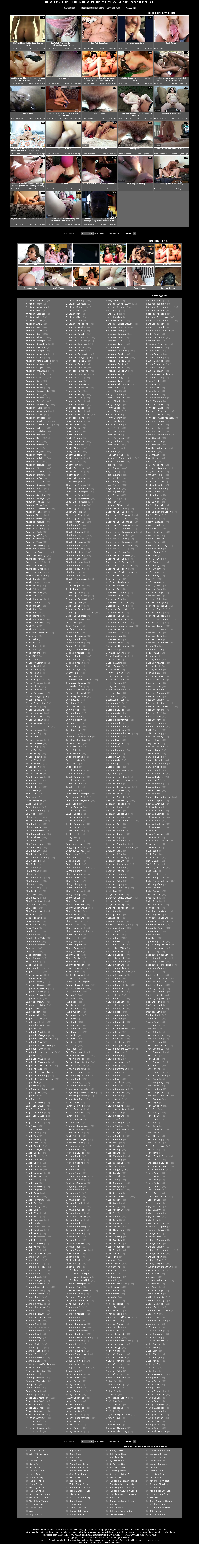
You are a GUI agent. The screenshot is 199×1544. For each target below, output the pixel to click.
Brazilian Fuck (35, 1408)
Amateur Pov (33, 461)
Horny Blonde (114, 394)
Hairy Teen (112, 300)
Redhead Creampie (156, 606)
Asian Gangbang (35, 710)
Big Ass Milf (34, 1008)
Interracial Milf (116, 549)
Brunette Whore (75, 418)
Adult (32, 1511)
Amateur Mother (35, 445)
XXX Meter (155, 1511)
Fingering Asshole (77, 1089)
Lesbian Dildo (114, 794)
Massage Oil (113, 918)
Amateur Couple (35, 368)
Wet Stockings (154, 1290)
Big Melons (32, 1086)
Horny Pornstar (115, 438)
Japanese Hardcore (117, 623)
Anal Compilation (36, 576)
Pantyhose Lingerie (158, 331)
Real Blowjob (154, 559)
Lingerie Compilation (119, 898)
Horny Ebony (113, 411)
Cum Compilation (76, 696)
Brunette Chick (75, 347)
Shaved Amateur (155, 747)
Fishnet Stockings (77, 1126)
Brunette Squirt (76, 404)
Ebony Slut (72, 955)
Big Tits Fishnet (36, 1109)
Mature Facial (114, 992)
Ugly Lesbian (154, 1213)
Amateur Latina (35, 428)
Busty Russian (74, 472)
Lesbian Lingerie (116, 814)
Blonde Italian (35, 1311)
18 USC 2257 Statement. (102, 1543)
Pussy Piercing (155, 539)
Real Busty (152, 566)
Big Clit (31, 1029)
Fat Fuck (71, 1022)
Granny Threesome (76, 1354)
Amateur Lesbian (36, 431)
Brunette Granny (76, 368)
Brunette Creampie (77, 354)
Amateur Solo (34, 478)
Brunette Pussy (75, 394)
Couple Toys (73, 670)
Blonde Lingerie (36, 1317)
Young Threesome (156, 1431)
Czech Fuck (72, 780)
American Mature (36, 559)
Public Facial (154, 505)
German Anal (73, 1193)
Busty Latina (74, 455)
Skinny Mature (154, 827)
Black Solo (32, 1217)
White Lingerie (155, 1297)
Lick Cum (111, 891)
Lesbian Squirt (115, 861)
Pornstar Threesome (158, 435)
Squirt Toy (152, 951)
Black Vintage (34, 1243)
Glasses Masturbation (79, 1290)
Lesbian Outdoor (116, 841)
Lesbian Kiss (114, 810)
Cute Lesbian (74, 760)
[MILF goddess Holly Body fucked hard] (27, 41)
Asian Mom (32, 737)
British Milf (74, 310)
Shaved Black (154, 757)
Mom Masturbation (116, 1284)
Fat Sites (115, 1477)
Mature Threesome (116, 1129)
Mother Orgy (113, 1347)
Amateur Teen (34, 505)
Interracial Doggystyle (120, 532)
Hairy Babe (72, 1384)
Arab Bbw (31, 643)
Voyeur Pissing (155, 1270)
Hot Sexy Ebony (119, 1454)
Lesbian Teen (114, 874)
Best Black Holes (79, 1491)
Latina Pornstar (116, 750)
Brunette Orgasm (76, 384)
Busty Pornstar (75, 468)
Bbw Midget (32, 861)
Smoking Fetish (155, 868)
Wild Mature (153, 1361)
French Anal (73, 1149)
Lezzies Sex (157, 1474)
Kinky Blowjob (114, 673)
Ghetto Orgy (73, 1264)
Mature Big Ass (115, 945)
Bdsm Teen (32, 928)
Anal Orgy (32, 609)
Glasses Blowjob (76, 1284)
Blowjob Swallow (36, 1371)
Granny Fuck (73, 1321)
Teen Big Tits (154, 1035)
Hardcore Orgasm (116, 334)
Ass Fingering (34, 777)
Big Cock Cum (34, 1042)
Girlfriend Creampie (78, 1277)
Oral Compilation (116, 1398)
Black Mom (32, 1183)
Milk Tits (112, 1257)
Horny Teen (112, 445)
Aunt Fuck (32, 794)
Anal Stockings (35, 619)
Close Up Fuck (74, 609)
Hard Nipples (114, 317)
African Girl (34, 310)
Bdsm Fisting (34, 918)
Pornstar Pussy (155, 421)
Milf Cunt (112, 1166)
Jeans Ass (112, 649)
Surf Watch (126, 1540)
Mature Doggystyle (117, 985)
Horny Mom (112, 431)
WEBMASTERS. (82, 1543)
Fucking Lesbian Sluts (123, 1481)
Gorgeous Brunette (77, 1300)
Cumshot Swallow (76, 740)
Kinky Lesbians (115, 680)
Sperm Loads (153, 931)
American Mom (34, 566)
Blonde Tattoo (34, 1351)
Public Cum (152, 502)
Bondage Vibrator (36, 1381)
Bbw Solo (31, 894)
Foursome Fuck (74, 1143)
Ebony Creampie (75, 904)
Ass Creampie (34, 774)
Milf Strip (112, 1233)
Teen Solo (152, 1126)
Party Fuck (152, 334)
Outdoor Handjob (156, 304)
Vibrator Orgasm (156, 1227)
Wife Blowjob (154, 1331)
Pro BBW (154, 1498)
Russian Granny (155, 700)
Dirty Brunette (75, 824)
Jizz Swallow (114, 663)
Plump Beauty (154, 354)
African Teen (34, 321)
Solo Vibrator (154, 904)
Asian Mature (34, 730)
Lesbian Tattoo (115, 871)
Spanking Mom (154, 915)
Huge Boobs (112, 468)
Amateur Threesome (37, 508)
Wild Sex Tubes (38, 1501)
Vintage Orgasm (155, 1264)
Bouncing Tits (34, 1394)
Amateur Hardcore (36, 421)
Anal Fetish (33, 589)
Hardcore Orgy (114, 337)
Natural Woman (114, 1374)
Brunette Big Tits (77, 337)
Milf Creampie (114, 1163)
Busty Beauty (74, 435)
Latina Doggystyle (117, 720)
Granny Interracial (78, 1331)
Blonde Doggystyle (37, 1287)
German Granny (74, 1230)
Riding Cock (153, 659)
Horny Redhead (114, 441)
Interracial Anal (116, 508)
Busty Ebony (73, 448)
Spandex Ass (153, 908)
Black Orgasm (34, 1190)
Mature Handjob (115, 1022)
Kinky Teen (112, 686)
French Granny (74, 1160)
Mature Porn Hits (160, 1481)
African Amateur (36, 300)
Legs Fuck (112, 774)
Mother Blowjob (115, 1334)
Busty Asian (73, 428)
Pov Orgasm (152, 455)
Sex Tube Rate (78, 1474)
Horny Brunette (115, 398)
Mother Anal (113, 1331)
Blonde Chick (34, 1277)
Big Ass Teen (34, 1019)
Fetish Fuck (73, 1079)
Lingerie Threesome (118, 908)
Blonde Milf (33, 1321)
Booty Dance (33, 1388)
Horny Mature (114, 425)
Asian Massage (34, 723)
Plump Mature (154, 378)
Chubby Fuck (73, 545)
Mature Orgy (113, 1066)
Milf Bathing (114, 1146)
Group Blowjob (74, 1361)
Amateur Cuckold (36, 374)
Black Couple (34, 1160)
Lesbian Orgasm (115, 834)
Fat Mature (72, 1032)
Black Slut (32, 1213)
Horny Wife (112, 448)
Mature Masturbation (118, 1049)
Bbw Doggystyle (35, 831)
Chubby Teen (73, 576)
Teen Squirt (153, 1133)
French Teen (73, 1173)
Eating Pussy (74, 871)
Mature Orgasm (114, 1062)
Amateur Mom (33, 441)
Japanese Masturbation (120, 626)
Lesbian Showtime (160, 1451)
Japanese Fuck (114, 613)
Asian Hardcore (35, 717)
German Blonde (74, 1203)
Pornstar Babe (154, 408)
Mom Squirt (112, 1300)
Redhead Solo (154, 636)
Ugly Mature (153, 1217)
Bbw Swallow (33, 904)
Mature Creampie (116, 975)
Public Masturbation (158, 512)
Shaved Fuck (153, 770)
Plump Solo (152, 391)
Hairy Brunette (75, 1391)
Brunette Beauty (76, 334)
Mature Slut (113, 1099)
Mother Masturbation (118, 1341)
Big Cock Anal (34, 1032)
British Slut (74, 317)
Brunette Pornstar (77, 388)
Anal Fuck (32, 596)
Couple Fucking (75, 656)
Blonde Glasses (35, 1300)
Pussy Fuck (152, 529)
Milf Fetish (113, 1176)
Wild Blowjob (154, 1358)
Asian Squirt (34, 764)
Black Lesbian (34, 1173)
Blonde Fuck (33, 1297)
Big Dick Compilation (39, 1066)
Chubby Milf (73, 559)
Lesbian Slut (114, 851)
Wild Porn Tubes (39, 1498)
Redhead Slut (154, 633)
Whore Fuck (152, 1307)
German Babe (73, 1196)
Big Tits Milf (34, 1123)
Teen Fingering (155, 1072)
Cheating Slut (74, 515)
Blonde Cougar (34, 1280)
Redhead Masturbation (159, 619)
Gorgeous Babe (74, 1294)
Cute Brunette (74, 757)
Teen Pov (151, 1109)
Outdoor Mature (155, 310)
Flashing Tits (74, 1133)
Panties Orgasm (155, 324)
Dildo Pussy (73, 810)
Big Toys (31, 1126)
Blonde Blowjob (35, 1270)
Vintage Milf (154, 1257)
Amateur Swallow (36, 495)
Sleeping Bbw (154, 847)
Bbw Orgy (31, 874)
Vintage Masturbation (159, 1250)
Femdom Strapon (75, 1072)
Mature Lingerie (116, 1045)
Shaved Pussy (154, 784)
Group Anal (72, 1358)
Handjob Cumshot (116, 307)
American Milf (34, 562)
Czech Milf (72, 787)
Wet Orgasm (152, 1284)
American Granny (36, 555)
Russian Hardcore (156, 703)
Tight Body (152, 1183)
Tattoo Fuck (153, 1015)
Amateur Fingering (37, 404)
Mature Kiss (113, 1032)
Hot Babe (111, 451)
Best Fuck (32, 965)
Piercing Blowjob (156, 344)
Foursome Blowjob (76, 1139)
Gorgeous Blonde (76, 1297)
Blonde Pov (32, 1334)
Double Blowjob (75, 857)
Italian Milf (114, 589)
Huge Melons (113, 488)
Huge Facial (113, 485)
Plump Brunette (155, 364)
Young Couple (154, 1401)
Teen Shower (153, 1119)
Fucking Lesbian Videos (124, 1484)
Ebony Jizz (72, 925)
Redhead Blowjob (156, 602)
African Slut (34, 317)
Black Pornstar (35, 1200)
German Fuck (73, 1223)
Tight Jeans (153, 1186)
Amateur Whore (34, 515)
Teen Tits (152, 1149)
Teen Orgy (152, 1102)
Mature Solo (113, 1102)
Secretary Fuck (155, 727)
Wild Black (152, 1354)
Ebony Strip (73, 958)
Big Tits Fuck (34, 1113)
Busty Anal (72, 425)
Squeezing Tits (155, 941)
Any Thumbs (36, 1514)
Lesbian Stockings (117, 864)
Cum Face (71, 703)
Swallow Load (154, 1005)
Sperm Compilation (157, 921)
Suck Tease (152, 972)
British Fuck (34, 1431)
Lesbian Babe (114, 784)
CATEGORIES (69, 8)
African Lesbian (36, 314)
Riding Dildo (154, 670)
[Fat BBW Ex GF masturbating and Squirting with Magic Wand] (63, 217)
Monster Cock (114, 1314)
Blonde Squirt (34, 1347)
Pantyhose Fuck (155, 327)
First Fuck (72, 1116)
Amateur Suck (34, 492)
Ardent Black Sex (79, 1488)
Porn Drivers (141, 288)
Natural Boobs (114, 1354)
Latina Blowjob (115, 710)
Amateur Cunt (34, 381)
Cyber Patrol (110, 1540)
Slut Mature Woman (161, 1501)
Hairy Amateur (74, 1374)
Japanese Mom (114, 636)
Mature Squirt (114, 1106)
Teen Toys (152, 1153)
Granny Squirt (74, 1351)
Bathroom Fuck (34, 810)
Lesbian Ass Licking (118, 780)
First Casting (74, 1109)
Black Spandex (34, 1220)
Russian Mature (155, 710)
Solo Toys (152, 901)
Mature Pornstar (116, 1076)
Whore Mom (152, 1314)
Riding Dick (153, 666)
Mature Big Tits (116, 948)
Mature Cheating (116, 968)
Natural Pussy (114, 1364)
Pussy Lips (152, 535)
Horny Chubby (114, 401)
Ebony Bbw (72, 884)
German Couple (74, 1213)
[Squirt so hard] (63, 146)
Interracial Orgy (116, 559)
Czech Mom (72, 790)
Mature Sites (157, 1488)
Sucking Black (154, 985)
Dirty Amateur (74, 817)
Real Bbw (151, 555)
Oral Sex (111, 1411)
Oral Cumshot (114, 1404)
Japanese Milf (114, 633)
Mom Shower (112, 1294)
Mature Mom (112, 1052)
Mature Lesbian (115, 1042)
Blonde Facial (34, 1290)
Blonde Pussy (34, 1337)
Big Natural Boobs (37, 1089)
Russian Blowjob (156, 693)
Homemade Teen (114, 381)
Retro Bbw (152, 646)
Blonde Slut (33, 1341)
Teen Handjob (154, 1089)
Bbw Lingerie (34, 854)
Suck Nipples (154, 968)
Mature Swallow (115, 1119)
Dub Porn (168, 265)
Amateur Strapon (36, 485)
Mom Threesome (114, 1304)
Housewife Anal (115, 455)
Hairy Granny (74, 1404)
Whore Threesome (156, 1321)
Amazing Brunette (36, 525)
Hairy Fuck (72, 1401)
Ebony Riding (74, 951)
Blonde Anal (33, 1257)
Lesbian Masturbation (119, 821)
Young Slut (152, 1421)
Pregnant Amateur (156, 468)
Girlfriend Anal (76, 1270)
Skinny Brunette (156, 817)
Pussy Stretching (156, 545)
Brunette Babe (74, 331)
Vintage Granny (155, 1247)
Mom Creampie (114, 1270)
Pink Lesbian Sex (160, 1491)
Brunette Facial (76, 361)
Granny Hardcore (76, 1327)
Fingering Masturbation (80, 1092)
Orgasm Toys (113, 1418)
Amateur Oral (34, 448)
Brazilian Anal (35, 1401)
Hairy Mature (74, 1421)
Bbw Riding (32, 888)
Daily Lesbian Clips (122, 1474)
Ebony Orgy (72, 948)
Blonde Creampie (36, 1284)
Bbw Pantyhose (34, 878)
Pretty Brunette (156, 488)
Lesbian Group (114, 807)
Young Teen (152, 1428)
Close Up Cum (74, 602)
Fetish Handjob (75, 1082)
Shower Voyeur (154, 800)
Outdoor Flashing (116, 1431)
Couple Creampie (76, 653)
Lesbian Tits (114, 881)
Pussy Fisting (154, 522)
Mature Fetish (114, 998)
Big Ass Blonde (35, 985)
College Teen (74, 629)
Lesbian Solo (114, 854)
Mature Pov (112, 1079)
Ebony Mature (74, 935)
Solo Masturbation (157, 881)
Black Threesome (36, 1237)
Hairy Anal (72, 1378)
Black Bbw (32, 1143)
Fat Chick (72, 1019)
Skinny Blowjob (155, 814)
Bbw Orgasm (32, 871)
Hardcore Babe (114, 321)
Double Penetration (78, 868)
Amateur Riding (35, 468)
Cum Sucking (73, 727)
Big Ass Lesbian (36, 1005)
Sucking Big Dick (156, 982)
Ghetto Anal (73, 1253)
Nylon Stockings (116, 1384)
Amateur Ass (33, 327)
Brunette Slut (74, 398)
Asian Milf (32, 733)
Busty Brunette (75, 441)
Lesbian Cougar (115, 790)
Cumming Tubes (118, 1471)
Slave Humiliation (157, 841)
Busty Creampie (75, 445)
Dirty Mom (72, 837)
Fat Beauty (72, 1005)
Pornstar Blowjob (156, 411)
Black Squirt (34, 1223)
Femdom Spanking (76, 1069)
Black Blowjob (34, 1149)
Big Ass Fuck (34, 998)
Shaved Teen (153, 790)
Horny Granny (114, 418)
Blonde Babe (33, 1260)
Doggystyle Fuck (76, 847)
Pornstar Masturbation (160, 418)
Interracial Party (117, 562)
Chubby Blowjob (75, 535)
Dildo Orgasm (74, 807)
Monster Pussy (114, 1324)
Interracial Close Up (119, 519)
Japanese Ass (114, 599)
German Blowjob (75, 1206)
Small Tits (152, 864)
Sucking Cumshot (156, 992)
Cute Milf (72, 764)
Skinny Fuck (153, 821)
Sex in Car (152, 740)
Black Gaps (76, 1494)
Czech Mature (74, 784)
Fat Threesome (74, 1052)
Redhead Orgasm (155, 626)
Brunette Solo (74, 401)
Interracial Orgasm (118, 555)
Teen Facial (153, 1066)
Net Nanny (138, 1540)
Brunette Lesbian (76, 374)
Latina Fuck (113, 723)
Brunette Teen (74, 411)
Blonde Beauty (34, 1264)
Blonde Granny (34, 1304)
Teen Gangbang (154, 1082)
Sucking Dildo (154, 995)
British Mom (73, 314)
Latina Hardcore (116, 727)
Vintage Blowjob (156, 1240)
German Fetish (74, 1220)
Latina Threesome (116, 770)
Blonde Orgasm (34, 1327)
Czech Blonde (74, 774)
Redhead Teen (154, 639)
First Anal (72, 1102)
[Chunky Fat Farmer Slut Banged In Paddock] (135, 111)
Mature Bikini (114, 951)
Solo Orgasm (153, 888)
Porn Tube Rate (78, 1464)
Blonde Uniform (35, 1358)
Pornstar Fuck (154, 415)
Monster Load (114, 1321)
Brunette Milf (74, 378)
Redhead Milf (154, 623)
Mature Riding (114, 1086)
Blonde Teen (33, 1354)
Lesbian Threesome (117, 878)
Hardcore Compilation (119, 324)
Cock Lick (72, 623)
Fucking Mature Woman (123, 1494)
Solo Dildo (152, 874)
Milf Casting (114, 1160)
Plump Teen (152, 394)
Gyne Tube (75, 1457)
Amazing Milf (34, 535)
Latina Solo (113, 760)
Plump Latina (154, 368)
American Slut (34, 569)
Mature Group (114, 1019)
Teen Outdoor (154, 1106)
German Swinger (75, 1243)
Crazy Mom (72, 676)
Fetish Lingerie (76, 1086)
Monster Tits (114, 1327)
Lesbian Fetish (115, 797)
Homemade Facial (116, 361)
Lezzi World (157, 1477)
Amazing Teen (34, 542)
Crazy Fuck (72, 673)
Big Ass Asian (34, 975)
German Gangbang (76, 1227)
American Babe (34, 545)
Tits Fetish (153, 1200)
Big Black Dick (35, 1022)
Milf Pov (111, 1213)
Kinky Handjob (114, 676)
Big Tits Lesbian (36, 1119)
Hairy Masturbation (78, 1418)
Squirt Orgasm (154, 948)
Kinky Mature (114, 683)
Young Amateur (154, 1374)
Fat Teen (71, 1049)
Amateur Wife (34, 519)
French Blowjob (75, 1153)
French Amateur (75, 1146)
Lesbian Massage (116, 817)
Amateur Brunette (36, 344)
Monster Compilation (118, 1317)
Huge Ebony (112, 482)
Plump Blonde (154, 357)
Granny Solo (73, 1347)
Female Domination (77, 1055)
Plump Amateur (154, 347)
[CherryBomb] (99, 111)
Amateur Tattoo (35, 502)
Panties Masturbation (159, 321)
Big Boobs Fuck (35, 1025)
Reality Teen (154, 589)
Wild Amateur (154, 1344)
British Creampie (36, 1428)
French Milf (73, 1166)
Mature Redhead (115, 1082)
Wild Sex (151, 1368)
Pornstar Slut (154, 425)
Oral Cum (111, 1401)
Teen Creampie (154, 1049)
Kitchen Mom (113, 696)
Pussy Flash (153, 525)
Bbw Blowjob (33, 817)
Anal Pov (31, 613)
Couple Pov (72, 666)
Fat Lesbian (73, 1029)
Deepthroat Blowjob (78, 794)
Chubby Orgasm (74, 562)
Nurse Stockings (116, 1378)
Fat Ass (70, 998)
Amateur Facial (35, 401)
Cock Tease (72, 626)
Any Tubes (75, 1451)
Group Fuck (72, 1364)
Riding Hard (153, 673)
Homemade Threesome (118, 384)
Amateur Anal (34, 324)
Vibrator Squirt (156, 1230)
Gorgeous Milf (74, 1304)
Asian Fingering (36, 703)
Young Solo (152, 1425)
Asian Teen (32, 767)
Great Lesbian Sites (122, 1501)
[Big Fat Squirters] (99, 41)
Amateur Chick (34, 357)
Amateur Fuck (34, 408)
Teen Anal (152, 1025)
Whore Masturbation (158, 1311)
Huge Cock (112, 472)
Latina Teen (113, 767)
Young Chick (153, 1398)
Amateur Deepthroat (38, 384)
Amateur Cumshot (36, 378)
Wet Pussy (152, 1287)
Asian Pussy (33, 753)
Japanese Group (115, 616)
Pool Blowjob (154, 401)
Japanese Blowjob (116, 606)
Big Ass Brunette (36, 988)
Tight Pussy (153, 1190)
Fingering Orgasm (76, 1096)
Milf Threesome (115, 1247)
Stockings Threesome (158, 965)
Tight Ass (152, 1180)
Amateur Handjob (36, 418)
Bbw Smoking (33, 891)
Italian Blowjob (116, 582)
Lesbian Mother (115, 831)
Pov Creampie (154, 441)
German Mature (74, 1233)
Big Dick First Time (38, 1072)
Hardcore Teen (114, 344)
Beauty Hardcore (36, 945)
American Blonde (36, 549)
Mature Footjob (115, 1008)
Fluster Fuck (31, 288)
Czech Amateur (74, 770)
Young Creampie (155, 1404)
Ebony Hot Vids (78, 1511)
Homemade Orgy (114, 378)
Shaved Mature (154, 777)
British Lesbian (76, 304)
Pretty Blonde (154, 485)
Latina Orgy (113, 747)
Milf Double (113, 1173)
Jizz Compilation (116, 656)
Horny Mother (114, 435)
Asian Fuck (32, 706)
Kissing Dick (114, 693)
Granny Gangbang (76, 1324)
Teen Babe (152, 1032)
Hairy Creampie (75, 1398)
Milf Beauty (113, 1149)
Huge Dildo (112, 478)
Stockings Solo (155, 962)
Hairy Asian (73, 1381)
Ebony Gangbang (75, 918)
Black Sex (32, 1210)
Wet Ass (150, 1277)
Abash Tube (36, 1508)
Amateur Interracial (38, 425)
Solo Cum (151, 871)
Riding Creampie (156, 663)
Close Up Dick (74, 606)
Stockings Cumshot (157, 955)
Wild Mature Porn (160, 1508)
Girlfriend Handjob (78, 1280)
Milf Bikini (113, 1153)
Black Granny (34, 1170)
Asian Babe (32, 673)
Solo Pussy (152, 891)
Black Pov (32, 1203)
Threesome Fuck (155, 1170)
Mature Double (114, 988)
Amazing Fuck (34, 532)
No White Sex (117, 1464)
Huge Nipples (114, 492)
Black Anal (32, 1133)
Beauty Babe (33, 935)
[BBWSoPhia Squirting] (171, 111)
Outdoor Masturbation (159, 307)
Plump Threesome (156, 398)
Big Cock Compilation (39, 1039)
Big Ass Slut (34, 1015)
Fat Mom (70, 1039)
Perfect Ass (153, 341)
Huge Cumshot (114, 475)
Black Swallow (34, 1230)
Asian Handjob (34, 713)
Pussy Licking (154, 532)
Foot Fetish (73, 1136)
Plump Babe (152, 351)
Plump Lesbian (154, 371)
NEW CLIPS (99, 8)
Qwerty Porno (168, 288)
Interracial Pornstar (119, 566)
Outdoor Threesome (157, 317)
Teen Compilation (156, 1045)
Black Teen (32, 1233)
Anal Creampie (34, 582)
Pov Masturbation (156, 448)
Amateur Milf (34, 438)
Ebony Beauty (74, 888)
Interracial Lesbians (119, 545)
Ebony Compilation (77, 901)
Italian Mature (115, 586)
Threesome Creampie (158, 1166)
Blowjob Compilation (38, 1364)
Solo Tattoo (153, 894)
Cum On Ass (72, 710)
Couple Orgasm (74, 663)
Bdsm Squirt (33, 925)
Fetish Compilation (78, 1076)
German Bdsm (73, 1200)
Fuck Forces (113, 288)
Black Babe (32, 1139)
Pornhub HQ (86, 288)
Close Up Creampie (77, 599)
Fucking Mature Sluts (123, 1488)
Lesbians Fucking (116, 888)
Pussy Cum (152, 519)
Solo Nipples (154, 884)
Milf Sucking (114, 1237)
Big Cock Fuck (34, 1049)
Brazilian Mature (36, 1411)
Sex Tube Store (78, 1477)
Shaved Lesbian (155, 774)
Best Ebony (32, 962)
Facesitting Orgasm (78, 982)
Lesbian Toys (114, 884)
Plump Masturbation (158, 374)
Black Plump (33, 1196)
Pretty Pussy (154, 495)
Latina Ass (112, 706)
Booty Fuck (32, 1391)
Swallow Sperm (154, 1008)
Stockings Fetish (156, 958)
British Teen (74, 321)
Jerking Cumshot (116, 653)
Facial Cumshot (75, 988)
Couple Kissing (75, 659)
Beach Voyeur (34, 931)
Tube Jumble (36, 1491)
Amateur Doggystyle (38, 391)
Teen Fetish (153, 1069)
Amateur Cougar (35, 364)
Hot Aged (115, 1504)
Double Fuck (73, 864)
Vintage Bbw (153, 1237)
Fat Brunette (74, 1012)
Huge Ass (111, 465)
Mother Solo (113, 1351)
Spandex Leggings (156, 911)
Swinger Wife (154, 1012)
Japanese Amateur (116, 592)
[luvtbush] (63, 182)
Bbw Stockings (34, 901)
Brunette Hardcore (77, 371)
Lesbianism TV (118, 1514)
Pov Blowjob (153, 438)
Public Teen (153, 515)
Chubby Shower (74, 569)
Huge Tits (112, 498)
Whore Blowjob (154, 1304)
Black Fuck (32, 1166)
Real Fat (151, 579)
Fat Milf (71, 1035)
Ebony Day (75, 1504)
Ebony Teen (72, 962)
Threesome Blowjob (157, 1163)
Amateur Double (35, 398)
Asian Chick (33, 686)
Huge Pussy (112, 495)
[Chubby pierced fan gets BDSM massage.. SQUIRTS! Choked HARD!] (99, 217)
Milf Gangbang (114, 1183)
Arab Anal (32, 636)
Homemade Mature (116, 374)
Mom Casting (113, 1267)
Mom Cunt (111, 1274)
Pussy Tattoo (154, 549)
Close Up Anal (74, 592)
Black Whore (33, 1247)
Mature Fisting (115, 1005)
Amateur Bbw (33, 334)
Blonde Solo (33, 1344)
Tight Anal (152, 1173)
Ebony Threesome (76, 965)
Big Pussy (32, 1099)
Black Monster (34, 1186)
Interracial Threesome (120, 572)
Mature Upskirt (115, 1136)
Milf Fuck (112, 1180)
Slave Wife (152, 844)
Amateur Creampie (36, 371)
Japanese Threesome (118, 646)
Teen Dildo (152, 1059)
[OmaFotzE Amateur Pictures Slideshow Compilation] (63, 41)
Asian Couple (34, 690)
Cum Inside (72, 706)
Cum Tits (71, 733)
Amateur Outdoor (36, 458)
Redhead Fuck (154, 613)
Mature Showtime (159, 1484)
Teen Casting (154, 1042)
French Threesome (76, 1176)
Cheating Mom (74, 512)
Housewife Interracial (120, 458)
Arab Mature (33, 653)
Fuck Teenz (116, 1498)
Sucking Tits (154, 1002)
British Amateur (36, 1418)
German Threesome (76, 1250)
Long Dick (112, 911)
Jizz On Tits (114, 659)
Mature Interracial (118, 1029)
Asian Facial (34, 700)
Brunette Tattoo (76, 408)
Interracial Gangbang (119, 542)
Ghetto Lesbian (75, 1260)
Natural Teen (114, 1368)
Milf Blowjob (114, 1156)
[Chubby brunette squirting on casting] (135, 76)
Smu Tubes (75, 1481)
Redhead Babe (154, 599)
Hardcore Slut (114, 341)
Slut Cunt (152, 854)
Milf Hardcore (114, 1190)
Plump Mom (152, 384)
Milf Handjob (114, 1186)
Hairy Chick (73, 1394)
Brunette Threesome (78, 415)
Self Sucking (154, 733)
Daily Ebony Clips (80, 1498)
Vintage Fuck (154, 1243)
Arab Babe (32, 639)
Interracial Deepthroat (120, 529)
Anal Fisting (34, 592)
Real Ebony (152, 576)
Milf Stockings (115, 1230)
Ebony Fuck (72, 915)
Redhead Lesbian (156, 616)
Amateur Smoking (36, 475)
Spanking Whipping (157, 918)
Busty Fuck (72, 451)
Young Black (153, 1388)
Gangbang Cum (74, 1186)
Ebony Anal (72, 878)
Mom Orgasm (112, 1287)
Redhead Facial (155, 609)
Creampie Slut (74, 686)
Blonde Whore (34, 1361)
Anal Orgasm (33, 606)
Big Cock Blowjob (36, 1035)
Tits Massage (154, 1203)
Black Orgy (32, 1193)
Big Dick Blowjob (36, 1062)
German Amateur (75, 1190)
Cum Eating (72, 700)
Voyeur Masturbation (158, 1267)
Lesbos (153, 1467)
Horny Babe (112, 388)
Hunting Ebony (118, 1457)
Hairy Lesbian (74, 1415)
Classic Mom (73, 582)
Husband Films (114, 505)
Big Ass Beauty (35, 982)
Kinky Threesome (116, 690)
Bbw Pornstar (34, 881)
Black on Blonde (36, 1253)
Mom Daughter (114, 1277)
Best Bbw (31, 951)
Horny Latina (114, 421)
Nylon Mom (112, 1381)
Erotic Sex (72, 972)
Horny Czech (113, 408)
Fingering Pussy (76, 1099)
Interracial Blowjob (118, 515)
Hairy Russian (74, 1431)
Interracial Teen (116, 569)
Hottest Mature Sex (121, 1511)
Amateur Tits (34, 512)
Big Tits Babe (34, 1102)
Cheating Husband (76, 502)
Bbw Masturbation (36, 857)
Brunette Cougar (76, 351)
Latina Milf (113, 737)
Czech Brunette (75, 777)
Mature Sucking (115, 1116)
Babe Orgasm (33, 807)
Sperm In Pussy (155, 928)
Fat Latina (72, 1025)
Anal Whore (32, 629)
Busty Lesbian (74, 458)
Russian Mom (153, 717)
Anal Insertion (35, 602)
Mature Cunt (113, 978)
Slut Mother (153, 857)
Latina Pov (112, 753)
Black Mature (34, 1176)
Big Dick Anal (34, 1059)
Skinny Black (154, 807)
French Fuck (73, 1156)
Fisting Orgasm (75, 1129)
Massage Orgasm (115, 921)
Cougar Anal (73, 633)
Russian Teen (154, 723)
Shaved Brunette (156, 764)
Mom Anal (111, 1260)
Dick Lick (72, 804)
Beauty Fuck (33, 941)
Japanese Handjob (116, 619)
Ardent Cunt (113, 265)
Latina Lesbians (116, 730)
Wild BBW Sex (157, 1504)
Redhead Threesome (157, 643)
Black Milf (32, 1180)
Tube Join (86, 265)
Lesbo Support (158, 1464)
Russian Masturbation (159, 706)
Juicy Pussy (113, 666)
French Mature (74, 1163)
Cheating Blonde (76, 485)
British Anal (34, 1421)
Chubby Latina (74, 549)
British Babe (34, 1425)
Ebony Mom (72, 941)
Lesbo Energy (157, 1457)
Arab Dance (32, 646)
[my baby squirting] (135, 41)
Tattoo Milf (153, 1019)
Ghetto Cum (72, 1257)
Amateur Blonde (35, 337)
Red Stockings (154, 592)
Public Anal (153, 498)
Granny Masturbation (78, 1337)
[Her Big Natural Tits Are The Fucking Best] (63, 111)
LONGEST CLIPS (113, 8)
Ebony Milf (72, 938)
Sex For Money (154, 737)
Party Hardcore (155, 337)
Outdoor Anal (114, 1425)
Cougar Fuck (73, 639)
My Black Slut (118, 1461)
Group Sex (72, 1371)
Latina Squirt (114, 764)
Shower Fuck (153, 794)
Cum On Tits (73, 723)
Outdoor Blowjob (116, 1428)
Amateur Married (36, 435)
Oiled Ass (112, 1391)
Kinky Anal (112, 670)
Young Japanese (155, 1408)
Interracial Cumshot (118, 525)
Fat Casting (73, 1015)
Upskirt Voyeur (155, 1223)
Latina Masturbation (118, 733)
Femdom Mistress (76, 1066)
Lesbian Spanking (116, 857)
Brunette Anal (74, 327)
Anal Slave (32, 616)
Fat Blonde (72, 1008)
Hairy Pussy (73, 1428)
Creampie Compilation (79, 680)
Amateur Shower (35, 472)
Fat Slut (71, 1045)
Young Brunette (155, 1394)
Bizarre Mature (35, 1129)
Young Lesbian (154, 1415)
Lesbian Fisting (116, 804)
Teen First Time (156, 1076)
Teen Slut (152, 1123)
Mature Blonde (114, 955)
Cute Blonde (73, 753)
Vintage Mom (153, 1260)
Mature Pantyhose (116, 1069)
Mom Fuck (111, 1280)
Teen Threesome (155, 1146)
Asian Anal (32, 666)
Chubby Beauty (74, 532)
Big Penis (32, 1096)
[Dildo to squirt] (99, 146)
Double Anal (73, 854)
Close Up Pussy (75, 619)
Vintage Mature (155, 1253)
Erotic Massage (75, 968)
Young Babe (152, 1384)
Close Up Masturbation (80, 613)
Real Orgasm (153, 582)
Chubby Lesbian (75, 552)
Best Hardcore (34, 968)
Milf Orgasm (113, 1200)
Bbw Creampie (34, 827)
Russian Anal (154, 683)
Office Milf (113, 1388)
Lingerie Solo (114, 901)
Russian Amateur (156, 680)
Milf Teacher (114, 1243)
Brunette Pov (74, 391)
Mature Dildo (114, 982)
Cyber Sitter (152, 1540)
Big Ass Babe (34, 978)
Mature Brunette (116, 962)
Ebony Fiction (78, 1508)
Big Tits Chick (35, 1106)
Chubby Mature (74, 555)
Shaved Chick (154, 767)
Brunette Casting (76, 344)
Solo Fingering (155, 878)
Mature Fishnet (115, 1002)
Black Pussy (33, 1206)
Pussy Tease (153, 552)
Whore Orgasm (154, 1317)
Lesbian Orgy (114, 837)
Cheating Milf (74, 508)
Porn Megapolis (159, 1494)
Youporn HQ (36, 1504)
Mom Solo (111, 1297)
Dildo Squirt (74, 814)
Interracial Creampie (119, 522)
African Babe (34, 304)
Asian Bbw (32, 676)
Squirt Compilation (158, 945)
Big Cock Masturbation (39, 1052)
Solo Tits (152, 898)
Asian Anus (32, 670)
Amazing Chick (34, 529)
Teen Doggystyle (156, 1062)
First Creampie (75, 1113)
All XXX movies (58, 265)
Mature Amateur (115, 928)
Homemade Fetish (116, 364)
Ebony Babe (72, 881)
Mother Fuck (113, 1337)
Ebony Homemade (75, 921)
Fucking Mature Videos (123, 1491)
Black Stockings (36, 1227)
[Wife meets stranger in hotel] (171, 146)
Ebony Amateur (74, 874)
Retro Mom (152, 656)
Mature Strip (114, 1113)
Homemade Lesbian (116, 371)
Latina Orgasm (114, 743)
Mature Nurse (114, 1055)
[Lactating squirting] (135, 182)
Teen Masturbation (157, 1096)
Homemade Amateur (116, 351)
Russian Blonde (155, 690)
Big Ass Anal (34, 972)
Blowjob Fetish (35, 1368)
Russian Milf (154, 713)
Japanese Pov (114, 639)
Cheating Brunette (77, 488)
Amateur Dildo (34, 388)
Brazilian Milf (35, 1415)
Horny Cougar (114, 404)
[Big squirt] (63, 76)
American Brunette (37, 552)
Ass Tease (32, 790)
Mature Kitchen (115, 1035)
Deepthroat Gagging (78, 800)
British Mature (75, 307)
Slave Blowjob (154, 834)
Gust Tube (75, 1454)
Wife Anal (152, 1327)
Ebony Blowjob (74, 891)
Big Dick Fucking (36, 1076)
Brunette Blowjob (76, 341)
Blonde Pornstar (36, 1331)
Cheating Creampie (77, 492)
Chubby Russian (75, 566)
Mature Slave (114, 1096)
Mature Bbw (112, 938)
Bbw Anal (31, 814)
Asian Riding (34, 757)
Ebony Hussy (76, 1514)
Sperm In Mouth (155, 925)
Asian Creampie (35, 693)
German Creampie (76, 1217)
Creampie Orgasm (76, 683)
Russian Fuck (154, 696)
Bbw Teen (31, 908)
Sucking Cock (154, 988)
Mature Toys (113, 1133)
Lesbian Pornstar (116, 844)
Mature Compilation (118, 972)
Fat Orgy (71, 1042)
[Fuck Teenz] (171, 41)
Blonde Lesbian (35, 1314)
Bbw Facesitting (36, 834)
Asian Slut (32, 760)
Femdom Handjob (75, 1059)
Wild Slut (152, 1371)
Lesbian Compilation (118, 787)
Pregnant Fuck (154, 475)
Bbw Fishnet (33, 837)
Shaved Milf (153, 780)
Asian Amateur (34, 663)
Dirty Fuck (72, 827)
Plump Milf (152, 381)
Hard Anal (112, 310)
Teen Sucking (154, 1139)
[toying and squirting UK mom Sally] (27, 217)
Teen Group (152, 1086)
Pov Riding (152, 458)
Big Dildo (32, 1082)
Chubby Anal (73, 525)
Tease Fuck (152, 1022)
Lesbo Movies (157, 1461)
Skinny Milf (153, 831)
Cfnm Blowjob (74, 482)
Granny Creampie (76, 1314)
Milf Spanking (114, 1223)
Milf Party (112, 1206)
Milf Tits (112, 1250)
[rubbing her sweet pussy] (171, 182)
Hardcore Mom (114, 331)
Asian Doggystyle (36, 696)
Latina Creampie (116, 717)
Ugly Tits (152, 1220)
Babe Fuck (32, 804)
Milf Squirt (113, 1227)
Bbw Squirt (32, 898)
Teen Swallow (154, 1143)
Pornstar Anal (154, 404)
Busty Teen (72, 475)
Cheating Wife (74, 519)
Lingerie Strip (115, 904)
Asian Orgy (32, 747)
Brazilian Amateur (37, 1398)
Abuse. (119, 1543)
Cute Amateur (74, 747)
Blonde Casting (35, 1274)
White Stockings (156, 1300)
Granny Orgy (73, 1344)
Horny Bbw (112, 391)
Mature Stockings (116, 1109)
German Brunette (76, 1210)
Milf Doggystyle (116, 1170)
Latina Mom (112, 740)
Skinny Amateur (155, 804)
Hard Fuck (112, 314)
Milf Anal (112, 1143)
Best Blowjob (34, 955)
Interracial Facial (118, 535)
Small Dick (152, 861)
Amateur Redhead (36, 465)
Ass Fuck (31, 784)
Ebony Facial (74, 911)
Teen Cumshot (154, 1052)
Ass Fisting (33, 780)
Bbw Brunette (34, 821)
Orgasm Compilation (118, 1415)
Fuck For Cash (74, 1180)
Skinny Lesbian (155, 824)
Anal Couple (33, 579)
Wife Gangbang (154, 1334)
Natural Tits (114, 1371)
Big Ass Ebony (34, 995)
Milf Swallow (114, 1240)
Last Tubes (58, 288)
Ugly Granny (153, 1210)
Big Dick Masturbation (39, 1079)
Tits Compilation (156, 1196)
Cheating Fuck (74, 495)
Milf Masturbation (117, 1196)
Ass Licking (33, 787)
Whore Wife (152, 1324)
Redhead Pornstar (156, 629)
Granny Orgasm (74, 1341)
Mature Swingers (116, 1123)
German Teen (73, 1247)
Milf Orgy (112, 1203)
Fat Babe (71, 1002)
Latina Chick (114, 713)
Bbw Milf (31, 864)
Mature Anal (113, 931)
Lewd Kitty (156, 1471)
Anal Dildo (32, 586)
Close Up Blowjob (76, 596)
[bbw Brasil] (27, 111)
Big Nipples (33, 1092)
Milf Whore (112, 1253)
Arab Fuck (32, 649)
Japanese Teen (114, 643)
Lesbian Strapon (116, 868)
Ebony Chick (73, 898)
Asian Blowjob (34, 683)
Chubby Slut (73, 572)
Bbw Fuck (31, 841)
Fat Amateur (73, 992)
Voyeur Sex (152, 1274)
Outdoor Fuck (154, 300)
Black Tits (32, 1240)
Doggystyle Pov (75, 851)
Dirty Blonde (74, 821)
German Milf (73, 1237)
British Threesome (77, 324)
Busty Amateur (74, 421)
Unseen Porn (31, 265)
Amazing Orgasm (35, 539)
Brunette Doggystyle (78, 357)
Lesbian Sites (158, 1454)
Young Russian (154, 1418)
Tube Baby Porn (78, 1484)
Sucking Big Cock (156, 978)
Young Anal (152, 1378)
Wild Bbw (151, 1351)
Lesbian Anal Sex (116, 777)
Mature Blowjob (115, 958)
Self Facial (153, 730)
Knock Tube (76, 1461)
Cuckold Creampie (76, 690)
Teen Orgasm (153, 1099)
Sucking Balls (154, 975)
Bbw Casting (33, 824)
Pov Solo (151, 461)
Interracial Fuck (116, 539)
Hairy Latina (74, 1411)
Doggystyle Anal (76, 844)
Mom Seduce (112, 1290)
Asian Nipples (34, 740)
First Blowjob (74, 1106)
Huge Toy (111, 502)
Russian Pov (153, 720)
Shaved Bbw (152, 753)
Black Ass (32, 1136)
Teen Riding (153, 1116)
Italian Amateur (116, 576)
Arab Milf (32, 656)
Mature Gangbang (116, 1015)
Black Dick (32, 1163)
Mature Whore (114, 1139)
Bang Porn (140, 265)
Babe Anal (32, 797)
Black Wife (32, 1250)
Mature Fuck (113, 1012)
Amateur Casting (36, 347)
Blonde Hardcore (36, 1307)
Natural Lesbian (116, 1358)
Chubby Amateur (75, 522)
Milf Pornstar (114, 1210)
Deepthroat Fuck (76, 797)
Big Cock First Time (38, 1045)
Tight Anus (152, 1176)
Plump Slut (152, 388)
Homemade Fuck (114, 368)
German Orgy (73, 1240)
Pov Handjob (153, 445)
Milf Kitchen (114, 1193)
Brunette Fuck (74, 364)
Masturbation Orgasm (118, 925)
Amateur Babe (34, 331)
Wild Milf (152, 1364)
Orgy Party (112, 1421)
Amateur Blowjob (36, 341)
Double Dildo (74, 861)
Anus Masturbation (37, 633)
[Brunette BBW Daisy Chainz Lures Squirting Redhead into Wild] (99, 76)
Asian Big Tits (35, 680)
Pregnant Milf (154, 478)
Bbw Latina (32, 847)
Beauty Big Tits (36, 938)
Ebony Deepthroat (76, 908)
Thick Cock (152, 1160)
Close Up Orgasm (76, 616)
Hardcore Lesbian (116, 327)
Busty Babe (72, 431)
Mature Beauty (114, 941)
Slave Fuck (152, 837)
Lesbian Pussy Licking (120, 847)
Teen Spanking (154, 1129)
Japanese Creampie (117, 609)
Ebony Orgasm (74, 945)
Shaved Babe (153, 750)
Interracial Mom (116, 552)
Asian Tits (32, 770)
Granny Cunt (73, 1317)
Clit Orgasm (73, 589)
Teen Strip (152, 1136)
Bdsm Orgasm (33, 921)
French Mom (72, 1170)
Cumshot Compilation (78, 737)
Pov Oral (151, 451)
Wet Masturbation (156, 1280)
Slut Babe (152, 851)
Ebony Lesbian (74, 928)
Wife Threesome (155, 1341)
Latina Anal (113, 703)
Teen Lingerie (154, 1092)
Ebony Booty (73, 894)
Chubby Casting (75, 539)
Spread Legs (153, 935)
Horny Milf (112, 428)
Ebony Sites (117, 1451)
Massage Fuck (114, 915)
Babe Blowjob (34, 800)
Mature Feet (113, 995)
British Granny (75, 300)
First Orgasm (74, 1119)
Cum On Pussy (74, 720)
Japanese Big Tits (117, 602)
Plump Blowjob (154, 361)
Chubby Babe (73, 529)
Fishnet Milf (74, 1123)
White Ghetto (154, 1294)
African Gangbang (36, 307)
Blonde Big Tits (36, 1267)
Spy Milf (151, 938)
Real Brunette (154, 562)
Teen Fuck (152, 1079)
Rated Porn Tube (79, 1471)
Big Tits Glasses (36, 1116)
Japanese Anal (114, 596)
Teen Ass (151, 1029)
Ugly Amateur (154, 1206)
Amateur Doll (34, 394)
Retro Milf (152, 653)
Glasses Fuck (74, 1287)
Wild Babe (152, 1347)
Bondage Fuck (34, 1374)
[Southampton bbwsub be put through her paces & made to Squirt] (27, 76)
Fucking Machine (76, 1183)
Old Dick (111, 1394)
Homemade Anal (114, 354)
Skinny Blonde (154, 810)
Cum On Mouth (74, 717)
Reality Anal (154, 586)
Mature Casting (115, 965)
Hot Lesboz (116, 1508)
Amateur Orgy (34, 455)
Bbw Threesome (34, 911)
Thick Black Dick (156, 1156)
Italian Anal (114, 579)
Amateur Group (34, 415)
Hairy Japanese (75, 1408)
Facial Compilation (78, 985)
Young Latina (154, 1411)
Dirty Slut (72, 841)
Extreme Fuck (74, 978)
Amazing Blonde (35, 522)
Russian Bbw (153, 686)
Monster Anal (114, 1311)
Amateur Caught (35, 351)
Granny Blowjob (75, 1311)
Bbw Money (32, 868)
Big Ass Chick (34, 992)
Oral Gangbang (114, 1408)
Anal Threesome (35, 623)
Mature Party (114, 1072)
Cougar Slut (73, 646)
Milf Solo (112, 1220)
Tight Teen (152, 1193)
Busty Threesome (76, 478)
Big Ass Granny (35, 1002)
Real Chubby (153, 569)
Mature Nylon (114, 1059)
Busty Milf (72, 461)
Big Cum (30, 1055)
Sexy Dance (152, 743)
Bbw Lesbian (33, 851)
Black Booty (33, 1153)
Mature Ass (112, 935)
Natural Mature (115, 1361)
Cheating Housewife (78, 498)
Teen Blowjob (154, 1039)
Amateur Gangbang (36, 411)
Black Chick (33, 1156)
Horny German (114, 415)
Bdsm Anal (32, 915)
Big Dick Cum (34, 1069)
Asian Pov (32, 750)
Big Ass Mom (33, 1012)
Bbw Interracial (36, 844)
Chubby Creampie (76, 542)
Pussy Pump (152, 542)
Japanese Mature (116, 629)
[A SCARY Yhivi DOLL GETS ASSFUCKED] (99, 182)
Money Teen (112, 1307)
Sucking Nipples (156, 998)
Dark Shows (76, 1501)
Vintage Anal (154, 1233)
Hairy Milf (72, 1425)
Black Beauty (34, 1146)
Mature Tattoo (114, 1126)
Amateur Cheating (36, 354)
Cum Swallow (73, 730)
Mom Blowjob (113, 1264)
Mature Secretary (116, 1089)
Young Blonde (154, 1391)
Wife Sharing (154, 1337)
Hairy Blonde (74, 1388)
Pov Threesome (154, 465)
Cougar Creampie (76, 636)
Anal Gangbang (34, 599)
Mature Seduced (115, 1092)
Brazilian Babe (35, 1404)
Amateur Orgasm (35, 451)
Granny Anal (73, 1307)
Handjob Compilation (118, 304)
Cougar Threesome (76, 649)
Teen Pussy (152, 1113)
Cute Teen (72, 767)
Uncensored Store (39, 1494)
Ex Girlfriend (74, 975)
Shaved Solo (153, 787)
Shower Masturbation (158, 797)
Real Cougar (153, 572)
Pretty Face (153, 492)
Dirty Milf (72, 834)
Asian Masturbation (38, 727)
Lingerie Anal (114, 894)
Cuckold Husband (76, 693)
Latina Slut (113, 757)
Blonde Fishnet (35, 1294)
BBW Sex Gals (117, 1467)
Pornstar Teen (154, 431)
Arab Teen (32, 659)
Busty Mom (72, 465)
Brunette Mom (74, 381)
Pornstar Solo (154, 428)
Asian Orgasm (34, 743)
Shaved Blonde (154, 760)
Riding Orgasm (154, 676)
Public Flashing (156, 508)
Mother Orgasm (114, 1344)
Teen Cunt (152, 1055)
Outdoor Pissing (156, 314)
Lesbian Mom (113, 827)
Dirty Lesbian (74, 831)
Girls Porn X (157, 1514)
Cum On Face (73, 713)
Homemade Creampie (117, 357)
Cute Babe (72, 750)
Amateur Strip (34, 488)
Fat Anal (71, 995)
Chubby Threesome (76, 579)
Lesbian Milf (114, 824)
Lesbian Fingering (117, 800)
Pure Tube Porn (78, 1467)
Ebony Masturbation (78, 931)
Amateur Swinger (36, 498)
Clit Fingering (75, 586)
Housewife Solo (115, 461)
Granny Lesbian (75, 1334)
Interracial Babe (116, 512)
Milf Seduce (113, 1217)
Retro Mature (154, 649)
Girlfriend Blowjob (78, 1274)
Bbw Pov (30, 884)
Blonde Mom (32, 1324)
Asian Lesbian (34, 720)
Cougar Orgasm (74, 643)
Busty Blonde (74, 438)
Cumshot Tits (74, 743)
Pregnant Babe (154, 472)
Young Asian (153, 1381)
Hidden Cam (112, 347)
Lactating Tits (115, 700)
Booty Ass (32, 1384)
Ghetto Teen (73, 1267)
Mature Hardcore (116, 1025)
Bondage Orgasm (35, 1378)
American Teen (34, 572)
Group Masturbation (78, 1368)
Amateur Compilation (38, 361)
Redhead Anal (154, 596)
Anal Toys (32, 626)
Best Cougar (33, 958)
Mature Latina (114, 1039)
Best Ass (31, 948)
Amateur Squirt (35, 482)
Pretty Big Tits (156, 482)
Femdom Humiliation (78, 1062)
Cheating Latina (76, 505)
